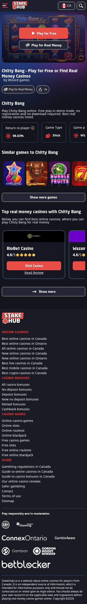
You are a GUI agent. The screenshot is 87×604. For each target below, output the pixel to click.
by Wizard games (16, 80)
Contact (7, 491)
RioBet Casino (20, 248)
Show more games (43, 197)
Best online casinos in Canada (24, 338)
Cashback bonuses (16, 409)
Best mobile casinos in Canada (25, 368)
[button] (32, 128)
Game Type (54, 127)
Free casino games (16, 440)
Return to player (18, 128)
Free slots (9, 445)
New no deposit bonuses (20, 399)
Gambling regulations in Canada (26, 466)
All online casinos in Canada (23, 348)
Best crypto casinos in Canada (24, 373)
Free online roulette (16, 450)
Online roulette (13, 430)
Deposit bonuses (14, 394)
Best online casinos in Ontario (24, 343)
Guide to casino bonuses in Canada (28, 476)
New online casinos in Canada (24, 353)
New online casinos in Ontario (24, 358)
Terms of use (11, 496)
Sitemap (8, 501)
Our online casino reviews (21, 481)
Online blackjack (14, 435)
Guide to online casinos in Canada (27, 471)
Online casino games (17, 421)
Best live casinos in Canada (22, 363)
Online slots (11, 425)
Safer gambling (13, 486)
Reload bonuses (14, 404)
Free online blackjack (17, 455)
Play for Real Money (46, 45)
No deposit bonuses (17, 389)
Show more (47, 291)
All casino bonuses (16, 384)
